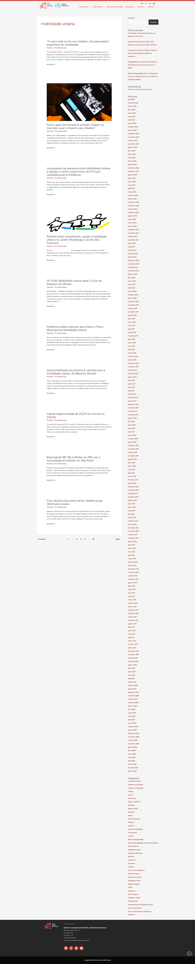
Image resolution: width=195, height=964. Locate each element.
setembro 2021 (133, 240)
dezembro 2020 (133, 260)
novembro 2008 (133, 737)
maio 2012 (131, 593)
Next (119, 539)
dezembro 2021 (133, 230)
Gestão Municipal (134, 819)
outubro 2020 (133, 267)
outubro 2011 (132, 617)
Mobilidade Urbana (134, 850)
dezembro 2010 (133, 651)
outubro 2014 (132, 493)
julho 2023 (131, 178)
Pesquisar (131, 18)
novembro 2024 (133, 137)
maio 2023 (131, 185)
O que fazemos (97, 7)
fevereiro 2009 (133, 726)
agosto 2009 (132, 706)
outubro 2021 (132, 236)
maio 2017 (131, 387)
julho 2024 (131, 151)
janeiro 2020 (132, 298)
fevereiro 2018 (133, 356)
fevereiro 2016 (133, 439)
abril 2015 (131, 473)
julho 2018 (131, 339)
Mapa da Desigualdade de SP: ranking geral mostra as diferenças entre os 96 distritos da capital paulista (143, 76)
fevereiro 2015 (133, 480)
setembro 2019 (133, 312)
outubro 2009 (133, 699)
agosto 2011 (132, 624)
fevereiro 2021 (133, 254)
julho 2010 (131, 668)
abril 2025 (131, 120)
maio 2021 (131, 247)
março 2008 (132, 764)
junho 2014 (132, 507)
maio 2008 (131, 757)
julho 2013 (131, 545)
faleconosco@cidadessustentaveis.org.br (76, 940)
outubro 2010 (132, 658)
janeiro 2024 (132, 164)
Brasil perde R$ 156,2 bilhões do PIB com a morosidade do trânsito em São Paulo (73, 459)
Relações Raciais (134, 884)
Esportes (131, 812)
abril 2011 (131, 637)
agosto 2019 (132, 315)
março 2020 (132, 291)
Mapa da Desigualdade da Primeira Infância (143, 843)
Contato (151, 7)
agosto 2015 (132, 459)
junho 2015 (132, 466)
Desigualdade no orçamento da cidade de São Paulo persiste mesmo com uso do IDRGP (142, 65)
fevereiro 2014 (133, 521)
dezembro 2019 (133, 302)
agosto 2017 (132, 377)
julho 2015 (131, 463)
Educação (131, 805)
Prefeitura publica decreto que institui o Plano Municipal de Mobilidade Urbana (75, 328)
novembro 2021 (133, 233)
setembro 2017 (133, 374)
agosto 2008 (132, 747)
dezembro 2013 (133, 528)
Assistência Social (134, 781)
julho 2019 (131, 319)
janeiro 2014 (132, 524)
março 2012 (132, 600)
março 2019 (132, 332)
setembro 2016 (133, 415)
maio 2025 (131, 116)
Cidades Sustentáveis (135, 785)
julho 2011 (131, 627)
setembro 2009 (133, 703)
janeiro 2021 (132, 257)
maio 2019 (131, 325)
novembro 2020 (133, 264)
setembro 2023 (133, 171)
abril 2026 (131, 99)
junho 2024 (132, 154)
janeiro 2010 (132, 689)
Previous (41, 539)
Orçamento (132, 860)
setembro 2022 (133, 212)
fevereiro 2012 (133, 603)
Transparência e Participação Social (140, 905)
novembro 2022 (133, 206)
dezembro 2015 (133, 446)
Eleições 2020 (133, 809)
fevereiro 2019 (133, 336)
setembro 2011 (133, 620)
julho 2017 (131, 380)
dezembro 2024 (133, 134)
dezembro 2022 (133, 202)
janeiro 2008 (132, 771)
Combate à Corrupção (135, 788)
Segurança (131, 891)
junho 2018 (132, 343)
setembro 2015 (133, 456)
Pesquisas (129, 7)
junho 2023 (132, 182)
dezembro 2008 (133, 733)
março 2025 (132, 123)
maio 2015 (131, 469)
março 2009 (132, 723)
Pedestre (131, 867)
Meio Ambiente (133, 846)
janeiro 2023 (132, 199)
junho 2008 (132, 754)
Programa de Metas (135, 877)
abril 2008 (131, 761)
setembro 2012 (133, 579)
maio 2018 (131, 346)
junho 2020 (132, 281)
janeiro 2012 (132, 607)
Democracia (132, 798)
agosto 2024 (132, 147)
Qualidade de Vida (134, 881)
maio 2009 (131, 716)
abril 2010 (131, 679)
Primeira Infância (134, 874)
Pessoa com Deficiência (136, 870)
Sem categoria (133, 894)
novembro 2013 (133, 531)
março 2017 (132, 394)
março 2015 (132, 476)
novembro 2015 (133, 449)
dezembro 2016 (133, 404)
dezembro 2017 (133, 363)
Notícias (141, 7)
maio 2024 (131, 158)
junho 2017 (132, 384)
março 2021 (132, 250)
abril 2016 (131, 432)
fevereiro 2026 (133, 103)
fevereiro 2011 (133, 644)
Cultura (130, 795)
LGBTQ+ (131, 836)
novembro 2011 (133, 613)
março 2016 (132, 435)
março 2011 (132, 641)
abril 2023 (131, 188)
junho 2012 (132, 589)
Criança (130, 791)
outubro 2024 (133, 140)
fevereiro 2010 (133, 685)
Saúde (130, 887)
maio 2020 (131, 284)
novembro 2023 (133, 168)
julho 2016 (131, 421)
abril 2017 (131, 391)
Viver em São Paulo (134, 908)
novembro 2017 (133, 367)
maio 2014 (131, 511)
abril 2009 (131, 720)
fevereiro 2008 (133, 768)
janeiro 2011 (132, 648)
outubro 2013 (132, 535)
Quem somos (83, 7)
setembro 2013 (133, 538)
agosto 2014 (132, 500)
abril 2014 (131, 514)
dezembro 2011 (133, 610)
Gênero (130, 815)
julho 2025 (131, 110)
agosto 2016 (132, 418)
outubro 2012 (132, 576)
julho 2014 (131, 504)
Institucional (132, 833)
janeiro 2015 (132, 483)
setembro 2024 (133, 144)
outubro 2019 (132, 308)
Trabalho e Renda (134, 898)
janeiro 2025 (132, 130)
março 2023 (132, 192)
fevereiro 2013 (133, 562)
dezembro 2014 (133, 487)
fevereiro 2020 (133, 295)
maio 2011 (131, 634)
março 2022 (132, 223)
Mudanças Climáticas (135, 853)
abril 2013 (131, 555)
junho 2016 (132, 425)
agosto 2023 (132, 175)
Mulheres (131, 857)
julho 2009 (131, 709)
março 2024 (132, 161)
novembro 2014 (133, 490)
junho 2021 (132, 243)
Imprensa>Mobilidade (135, 829)
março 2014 (132, 517)
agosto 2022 (132, 216)
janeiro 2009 (132, 730)
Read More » (51, 64)
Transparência (133, 901)
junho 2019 (132, 322)
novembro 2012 (133, 572)
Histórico (50, 48)
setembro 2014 (133, 497)
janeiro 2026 (132, 106)
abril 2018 (131, 350)
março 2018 (132, 353)
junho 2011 (131, 631)
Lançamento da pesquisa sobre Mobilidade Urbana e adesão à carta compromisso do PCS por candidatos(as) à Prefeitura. (78, 171)
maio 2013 (131, 552)
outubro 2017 (132, 370)
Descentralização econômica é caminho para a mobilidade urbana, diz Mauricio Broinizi (76, 372)
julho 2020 (131, 278)
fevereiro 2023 (133, 195)
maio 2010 (131, 675)
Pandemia (131, 863)
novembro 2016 (133, 408)
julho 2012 (131, 586)
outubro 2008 (133, 740)
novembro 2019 (133, 305)
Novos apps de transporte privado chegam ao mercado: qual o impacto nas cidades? (75, 126)
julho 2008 (131, 750)
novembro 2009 (133, 696)
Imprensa (131, 826)
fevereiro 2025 (133, 127)
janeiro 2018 (132, 360)
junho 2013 (132, 548)
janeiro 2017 (132, 401)
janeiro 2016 (132, 442)
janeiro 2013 (132, 565)
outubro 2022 (133, 209)
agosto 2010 (132, 665)
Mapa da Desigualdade (115, 7)
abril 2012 (131, 596)
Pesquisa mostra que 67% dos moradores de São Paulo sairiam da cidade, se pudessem (142, 53)
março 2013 (132, 559)
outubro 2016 (132, 411)
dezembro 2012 (133, 569)
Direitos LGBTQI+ (134, 802)
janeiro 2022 (132, 226)
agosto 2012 (132, 583)
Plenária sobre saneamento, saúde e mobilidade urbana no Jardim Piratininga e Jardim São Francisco (77, 240)
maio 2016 (131, 428)
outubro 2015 (132, 452)
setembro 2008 (133, 744)
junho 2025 (132, 113)
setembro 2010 (133, 661)
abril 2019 (131, 329)
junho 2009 (132, 713)
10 (93, 539)
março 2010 (132, 682)
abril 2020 (131, 288)
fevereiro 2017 (133, 397)
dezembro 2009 (133, 692)
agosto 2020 (132, 274)
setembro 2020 (133, 271)
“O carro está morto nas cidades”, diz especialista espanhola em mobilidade (78, 43)
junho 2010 (132, 672)
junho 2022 (132, 219)
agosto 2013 (132, 541)
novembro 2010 (133, 654)
